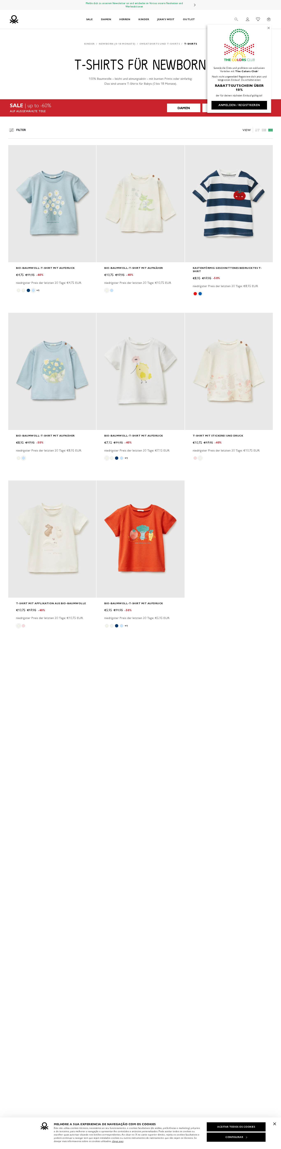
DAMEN (106, 19)
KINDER (143, 19)
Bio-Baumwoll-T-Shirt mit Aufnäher (133, 267)
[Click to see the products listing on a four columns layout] (264, 130)
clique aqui (117, 1141)
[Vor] (195, 5)
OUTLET (189, 19)
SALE (89, 19)
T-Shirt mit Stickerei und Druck (218, 435)
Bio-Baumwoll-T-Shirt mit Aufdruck (45, 267)
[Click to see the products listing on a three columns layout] (270, 130)
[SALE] (140, 108)
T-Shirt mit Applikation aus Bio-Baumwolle (51, 603)
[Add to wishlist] (14, 150)
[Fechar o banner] (274, 1123)
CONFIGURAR (234, 1137)
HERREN (124, 19)
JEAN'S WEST (166, 19)
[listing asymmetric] (257, 130)
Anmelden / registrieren (239, 105)
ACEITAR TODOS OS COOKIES (236, 1126)
